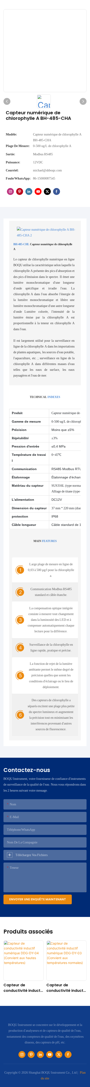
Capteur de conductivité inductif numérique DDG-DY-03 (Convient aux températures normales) (66, 987)
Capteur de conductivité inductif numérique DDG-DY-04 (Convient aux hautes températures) (23, 987)
